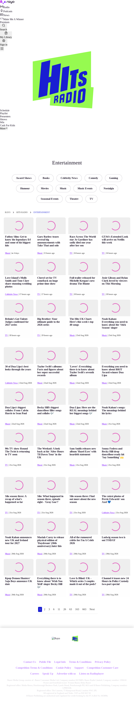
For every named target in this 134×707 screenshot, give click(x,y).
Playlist (4, 113)
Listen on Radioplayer (91, 673)
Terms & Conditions (80, 662)
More (3, 128)
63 (70, 609)
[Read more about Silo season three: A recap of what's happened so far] (19, 485)
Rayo (7, 212)
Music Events (85, 188)
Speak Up (47, 673)
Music (63, 188)
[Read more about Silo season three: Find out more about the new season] (83, 485)
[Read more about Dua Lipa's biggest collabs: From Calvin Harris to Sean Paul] (19, 396)
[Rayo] (56, 638)
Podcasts (7, 11)
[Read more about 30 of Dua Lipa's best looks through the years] (19, 355)
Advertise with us (66, 673)
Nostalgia (109, 188)
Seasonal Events (50, 198)
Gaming (113, 178)
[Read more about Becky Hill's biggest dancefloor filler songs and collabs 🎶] (51, 396)
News (6, 15)
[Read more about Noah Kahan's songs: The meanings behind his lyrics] (115, 396)
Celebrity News (69, 178)
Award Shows (24, 178)
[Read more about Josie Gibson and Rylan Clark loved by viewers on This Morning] (115, 267)
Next (92, 609)
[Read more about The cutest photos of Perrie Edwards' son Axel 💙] (115, 485)
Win (2, 122)
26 (64, 609)
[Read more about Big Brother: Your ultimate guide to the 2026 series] (51, 308)
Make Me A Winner (13, 19)
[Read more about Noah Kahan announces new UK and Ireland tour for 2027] (19, 526)
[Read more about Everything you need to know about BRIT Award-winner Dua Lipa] (115, 355)
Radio (6, 7)
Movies (45, 188)
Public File (45, 662)
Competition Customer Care (102, 667)
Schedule (4, 110)
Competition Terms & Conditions (34, 667)
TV (91, 198)
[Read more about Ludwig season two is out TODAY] (115, 526)
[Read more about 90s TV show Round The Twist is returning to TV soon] (19, 437)
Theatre (74, 198)
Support (79, 667)
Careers (34, 673)
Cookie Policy (63, 667)
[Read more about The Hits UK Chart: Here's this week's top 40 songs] (83, 308)
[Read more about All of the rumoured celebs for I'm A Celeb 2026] (83, 526)
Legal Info (60, 662)
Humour (25, 188)
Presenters (5, 116)
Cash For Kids (7, 125)
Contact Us (30, 662)
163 (77, 609)
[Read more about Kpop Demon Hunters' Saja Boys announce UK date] (19, 567)
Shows (3, 119)
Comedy (93, 178)
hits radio (22, 212)
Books (46, 178)
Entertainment (42, 212)
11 (59, 609)
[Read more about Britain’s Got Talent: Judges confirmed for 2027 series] (19, 308)
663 (84, 609)
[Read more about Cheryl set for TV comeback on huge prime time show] (51, 267)
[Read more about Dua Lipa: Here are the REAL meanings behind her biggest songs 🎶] (83, 396)
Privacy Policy (103, 662)
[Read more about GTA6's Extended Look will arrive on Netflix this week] (115, 225)
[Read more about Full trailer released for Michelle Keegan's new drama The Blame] (83, 267)
